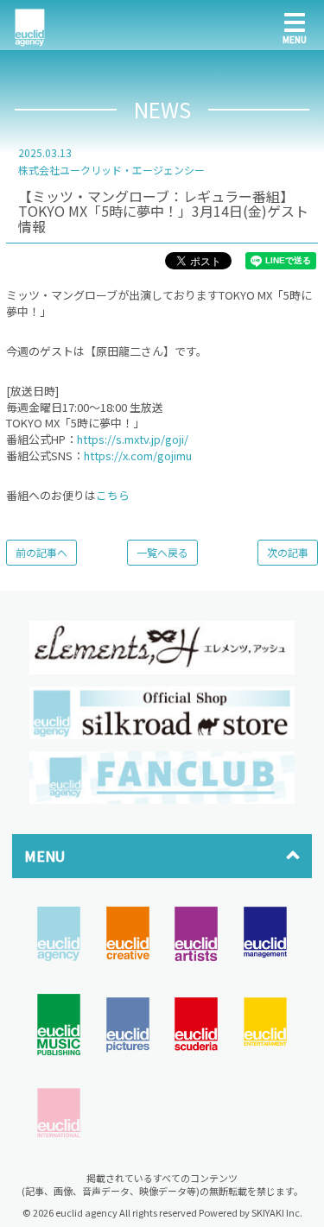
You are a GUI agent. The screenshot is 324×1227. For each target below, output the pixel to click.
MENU (44, 855)
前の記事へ (41, 552)
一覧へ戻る (162, 552)
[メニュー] (294, 25)
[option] (162, 647)
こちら (113, 495)
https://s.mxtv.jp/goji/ (132, 439)
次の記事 (287, 552)
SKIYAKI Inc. (276, 1212)
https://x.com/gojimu (138, 455)
